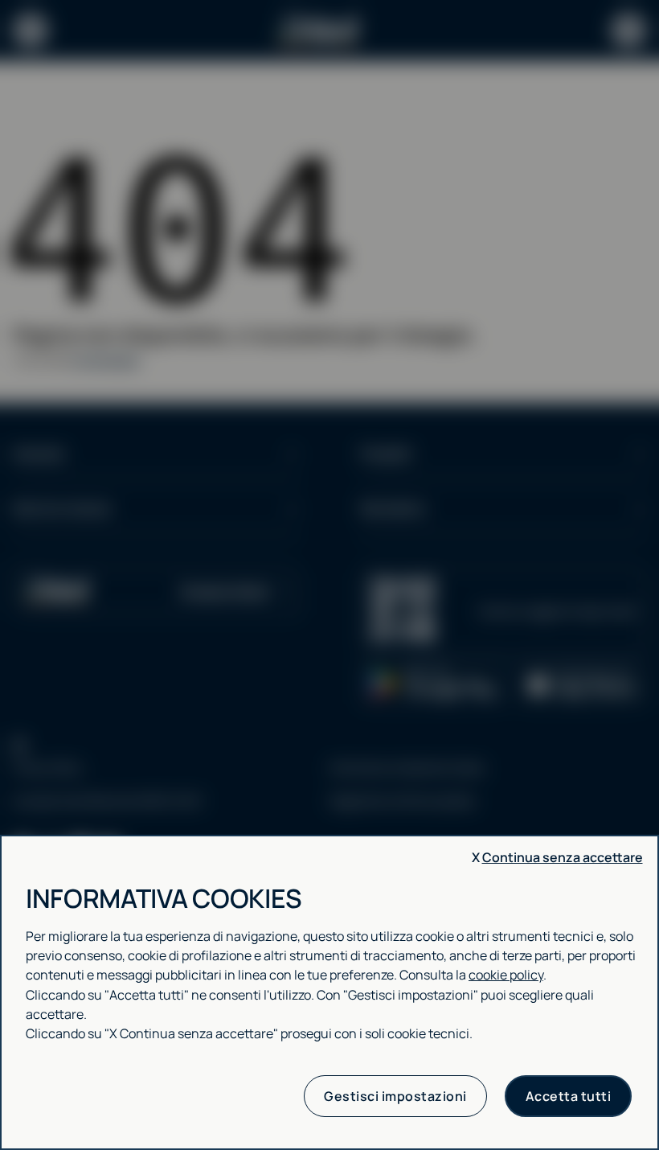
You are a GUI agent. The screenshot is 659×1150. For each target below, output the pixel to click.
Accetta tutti (569, 1096)
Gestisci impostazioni (395, 1096)
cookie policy (506, 975)
